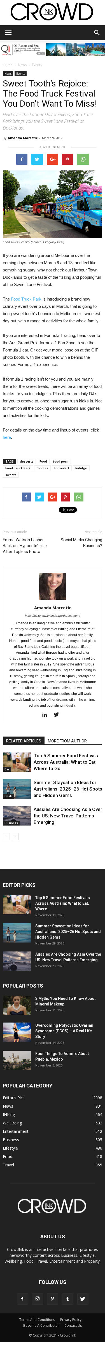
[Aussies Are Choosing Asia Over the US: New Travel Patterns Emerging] (17, 816)
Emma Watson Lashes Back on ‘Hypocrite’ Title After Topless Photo (25, 545)
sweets (10, 475)
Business (11, 823)
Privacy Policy (70, 1319)
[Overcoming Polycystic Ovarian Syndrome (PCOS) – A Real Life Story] (17, 1032)
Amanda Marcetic (23, 138)
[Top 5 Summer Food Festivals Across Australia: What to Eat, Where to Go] (17, 762)
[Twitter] (58, 715)
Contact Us (73, 1325)
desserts (26, 461)
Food (43, 461)
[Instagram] (37, 1299)
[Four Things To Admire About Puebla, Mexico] (17, 1060)
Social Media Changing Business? (81, 542)
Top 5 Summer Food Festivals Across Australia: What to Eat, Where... (62, 903)
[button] (97, 32)
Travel (8, 1165)
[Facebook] (22, 1299)
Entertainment (16, 1131)
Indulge (81, 468)
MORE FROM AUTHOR (67, 741)
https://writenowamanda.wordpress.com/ (52, 615)
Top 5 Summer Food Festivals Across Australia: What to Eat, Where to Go (66, 762)
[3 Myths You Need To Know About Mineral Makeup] (17, 1005)
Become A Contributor (41, 1325)
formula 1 (61, 468)
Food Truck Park (26, 299)
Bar (6, 769)
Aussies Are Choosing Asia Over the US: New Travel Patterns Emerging (68, 816)
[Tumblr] (67, 1299)
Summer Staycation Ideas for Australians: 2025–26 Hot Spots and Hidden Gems (68, 789)
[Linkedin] (46, 715)
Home (8, 64)
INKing (9, 1114)
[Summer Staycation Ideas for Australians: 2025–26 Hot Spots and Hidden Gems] (17, 789)
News (22, 64)
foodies (42, 468)
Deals (8, 796)
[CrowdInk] (52, 13)
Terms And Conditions (37, 1319)
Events (37, 64)
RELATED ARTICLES (23, 741)
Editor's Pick (14, 1097)
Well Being (12, 1123)
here (7, 437)
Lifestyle (10, 1148)
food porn (60, 461)
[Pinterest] (52, 1299)
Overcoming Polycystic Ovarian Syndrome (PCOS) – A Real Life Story (64, 1031)
